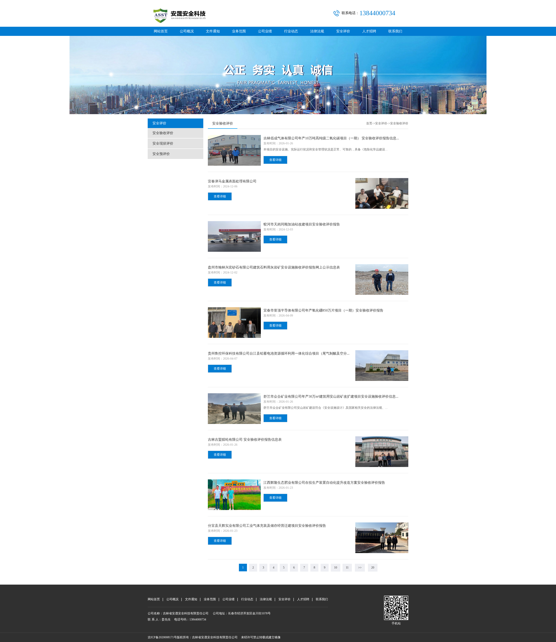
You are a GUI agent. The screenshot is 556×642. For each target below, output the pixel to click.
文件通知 (213, 31)
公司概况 (187, 31)
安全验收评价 (162, 133)
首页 (369, 123)
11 (347, 567)
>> (360, 567)
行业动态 (291, 31)
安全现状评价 (162, 143)
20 (372, 567)
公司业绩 (265, 31)
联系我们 (395, 31)
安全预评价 (161, 154)
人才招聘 (369, 31)
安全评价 (343, 31)
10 (335, 567)
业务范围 (239, 31)
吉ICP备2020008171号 (162, 637)
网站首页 (161, 31)
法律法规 (317, 31)
